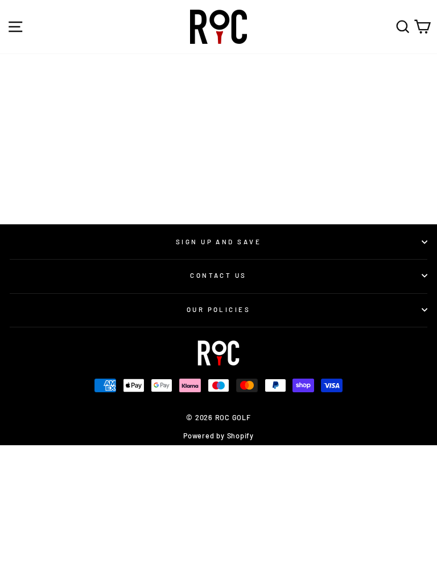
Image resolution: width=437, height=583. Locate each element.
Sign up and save (218, 241)
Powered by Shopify (218, 435)
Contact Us (218, 275)
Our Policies (218, 309)
